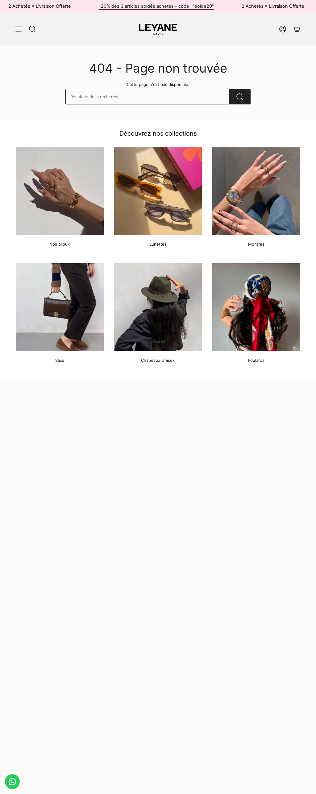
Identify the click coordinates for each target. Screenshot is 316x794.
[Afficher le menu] (18, 29)
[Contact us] (12, 781)
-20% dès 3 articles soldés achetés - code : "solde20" (140, 6)
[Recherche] (240, 96)
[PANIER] (297, 29)
